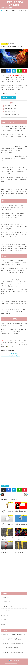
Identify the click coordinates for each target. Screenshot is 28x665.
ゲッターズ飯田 (9, 7)
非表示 (16, 103)
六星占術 (5, 597)
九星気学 (4, 619)
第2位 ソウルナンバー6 (9, 108)
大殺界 (2, 7)
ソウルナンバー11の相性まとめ (11, 114)
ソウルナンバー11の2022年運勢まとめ (10, 353)
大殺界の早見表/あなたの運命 (14, 3)
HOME (3, 10)
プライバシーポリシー (14, 660)
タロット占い (5, 610)
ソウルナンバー (8, 10)
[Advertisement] (14, 26)
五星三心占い (5, 601)
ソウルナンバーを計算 (8, 97)
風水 (3, 624)
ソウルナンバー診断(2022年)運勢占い (10, 356)
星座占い (4, 615)
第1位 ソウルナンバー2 (9, 105)
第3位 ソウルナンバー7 (9, 111)
